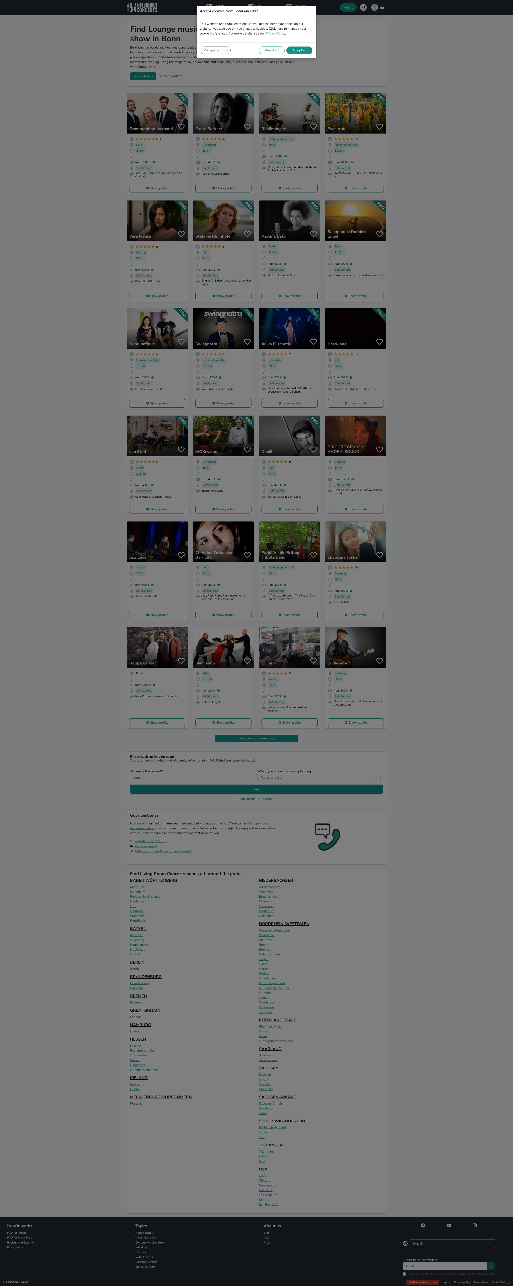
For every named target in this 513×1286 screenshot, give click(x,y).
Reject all (272, 50)
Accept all (299, 50)
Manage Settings (215, 50)
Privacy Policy (275, 33)
